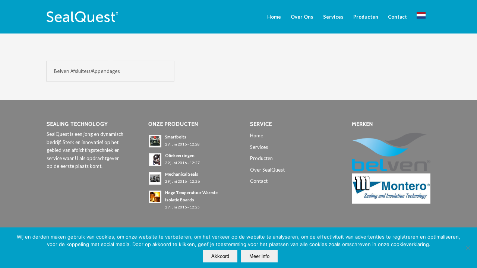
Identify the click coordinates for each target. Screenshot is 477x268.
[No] (467, 248)
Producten (261, 158)
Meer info (259, 256)
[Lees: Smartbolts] (155, 141)
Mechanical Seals (181, 174)
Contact (259, 181)
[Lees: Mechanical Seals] (155, 178)
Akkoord (220, 256)
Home (256, 135)
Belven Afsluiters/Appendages (87, 71)
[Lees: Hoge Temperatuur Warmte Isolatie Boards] (155, 197)
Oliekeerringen (180, 155)
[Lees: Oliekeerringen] (155, 159)
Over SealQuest (267, 170)
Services (259, 147)
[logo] (82, 16)
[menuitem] (274, 16)
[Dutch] (421, 16)
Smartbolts (175, 136)
